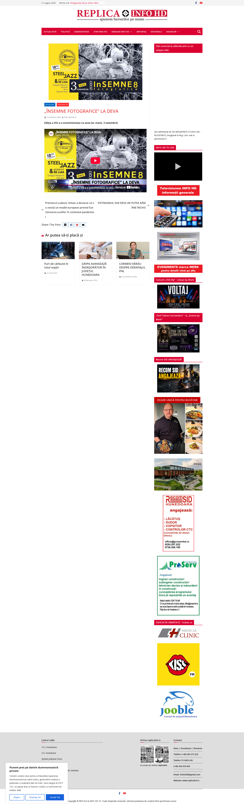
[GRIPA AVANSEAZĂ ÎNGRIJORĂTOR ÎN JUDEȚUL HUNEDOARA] (95, 244)
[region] (37, 783)
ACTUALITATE (50, 31)
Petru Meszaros (70, 117)
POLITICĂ (65, 31)
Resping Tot (35, 797)
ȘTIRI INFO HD (63, 105)
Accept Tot (55, 797)
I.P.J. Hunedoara (49, 753)
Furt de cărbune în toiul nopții (56, 265)
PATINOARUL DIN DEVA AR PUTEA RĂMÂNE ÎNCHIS (122, 205)
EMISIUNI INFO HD (120, 31)
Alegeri (17, 797)
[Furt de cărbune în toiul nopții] (58, 244)
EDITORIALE (156, 31)
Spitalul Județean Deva (52, 759)
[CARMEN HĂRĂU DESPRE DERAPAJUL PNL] (133, 244)
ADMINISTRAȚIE (81, 31)
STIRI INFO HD (100, 31)
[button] (130, 32)
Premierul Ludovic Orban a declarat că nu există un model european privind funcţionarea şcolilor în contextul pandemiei (69, 209)
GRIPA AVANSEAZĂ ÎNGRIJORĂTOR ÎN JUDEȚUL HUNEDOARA (94, 269)
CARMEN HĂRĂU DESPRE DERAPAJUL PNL (132, 267)
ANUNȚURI (171, 31)
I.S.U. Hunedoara (49, 747)
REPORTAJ (141, 31)
